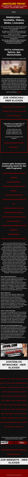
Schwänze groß (16, 391)
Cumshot (13, 383)
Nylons (11, 111)
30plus (2, 413)
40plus (21, 417)
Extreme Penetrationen (21, 409)
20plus (8, 383)
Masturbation (5, 111)
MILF (1, 404)
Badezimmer (11, 426)
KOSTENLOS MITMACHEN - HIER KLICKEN (14, 364)
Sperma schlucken (17, 404)
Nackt (24, 396)
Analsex (13, 409)
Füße (12, 106)
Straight (24, 400)
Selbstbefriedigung (16, 115)
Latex (9, 409)
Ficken (23, 106)
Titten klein (8, 400)
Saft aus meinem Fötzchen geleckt (13, 212)
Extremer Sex (4, 417)
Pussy (4, 383)
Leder (5, 409)
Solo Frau (22, 378)
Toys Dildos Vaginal (17, 396)
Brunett (10, 404)
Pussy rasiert (17, 111)
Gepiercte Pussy (17, 413)
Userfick (6, 404)
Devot (5, 426)
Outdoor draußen (9, 413)
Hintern (17, 387)
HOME (14, 12)
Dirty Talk (22, 387)
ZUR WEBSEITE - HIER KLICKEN (14, 461)
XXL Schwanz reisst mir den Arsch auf (13, 208)
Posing (17, 417)
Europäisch (18, 400)
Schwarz (24, 413)
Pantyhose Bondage (13, 234)
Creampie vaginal (6, 106)
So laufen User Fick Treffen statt (14, 195)
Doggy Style (9, 391)
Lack (2, 409)
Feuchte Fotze (18, 106)
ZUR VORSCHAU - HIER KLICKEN (14, 99)
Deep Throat (24, 422)
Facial (3, 400)
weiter (19, 92)
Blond (17, 378)
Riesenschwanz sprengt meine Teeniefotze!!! (13, 238)
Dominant (24, 404)
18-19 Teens (11, 387)
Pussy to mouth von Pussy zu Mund (12, 422)
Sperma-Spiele (11, 417)
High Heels (9, 396)
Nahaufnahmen (3, 378)
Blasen (13, 378)
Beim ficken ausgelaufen (13, 182)
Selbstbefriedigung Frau (21, 383)
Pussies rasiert (4, 387)
